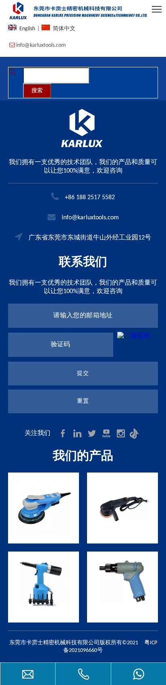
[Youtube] (107, 433)
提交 (83, 374)
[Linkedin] (78, 433)
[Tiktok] (135, 433)
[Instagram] (121, 433)
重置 (83, 401)
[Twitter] (92, 433)
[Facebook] (63, 433)
